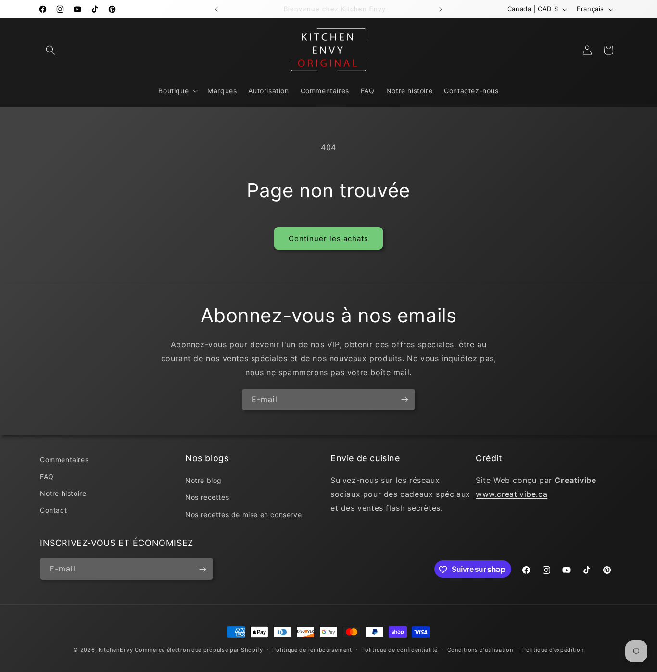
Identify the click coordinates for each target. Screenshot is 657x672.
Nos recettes (207, 498)
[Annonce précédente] (216, 9)
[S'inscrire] (404, 399)
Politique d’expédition (552, 649)
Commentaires (64, 460)
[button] (50, 50)
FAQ (47, 476)
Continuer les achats (328, 238)
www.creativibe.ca (511, 494)
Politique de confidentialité (399, 649)
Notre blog (203, 481)
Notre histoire (63, 494)
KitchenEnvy (116, 650)
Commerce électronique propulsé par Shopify (199, 650)
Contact (53, 511)
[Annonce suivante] (440, 9)
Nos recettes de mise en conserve (243, 514)
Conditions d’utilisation (480, 649)
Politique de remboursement (312, 649)
